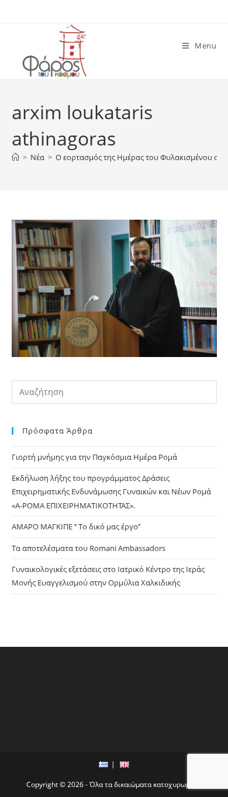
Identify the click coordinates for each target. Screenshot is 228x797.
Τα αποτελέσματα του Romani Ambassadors (88, 548)
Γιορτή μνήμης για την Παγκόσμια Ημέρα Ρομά (94, 457)
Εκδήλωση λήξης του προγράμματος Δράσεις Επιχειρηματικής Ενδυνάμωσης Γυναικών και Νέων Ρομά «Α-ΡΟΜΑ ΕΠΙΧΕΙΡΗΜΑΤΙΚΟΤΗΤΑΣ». (111, 492)
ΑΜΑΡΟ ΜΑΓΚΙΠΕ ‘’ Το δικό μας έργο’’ (76, 526)
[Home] (15, 157)
